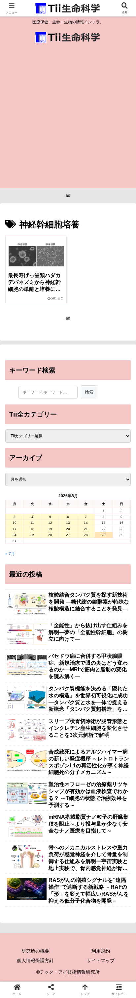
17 (15, 529)
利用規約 (100, 951)
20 (68, 529)
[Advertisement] (68, 117)
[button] (122, 795)
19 (50, 529)
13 (68, 523)
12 (50, 523)
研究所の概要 (35, 951)
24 (15, 535)
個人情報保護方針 (35, 960)
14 (86, 523)
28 (86, 535)
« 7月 (10, 553)
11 (32, 523)
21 (86, 529)
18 (32, 529)
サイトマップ (101, 960)
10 (15, 523)
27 (68, 535)
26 (50, 535)
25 (32, 535)
